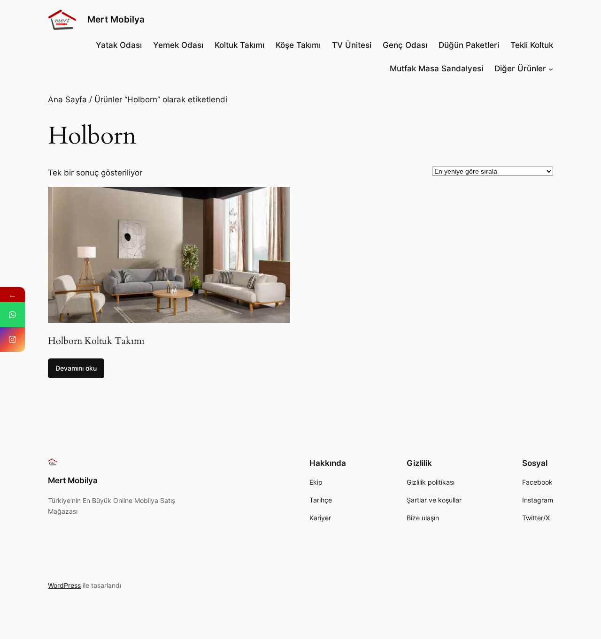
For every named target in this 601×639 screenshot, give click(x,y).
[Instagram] (12, 339)
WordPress (64, 585)
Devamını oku (76, 368)
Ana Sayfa (67, 99)
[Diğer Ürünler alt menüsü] (550, 68)
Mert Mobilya (116, 19)
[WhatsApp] (12, 314)
